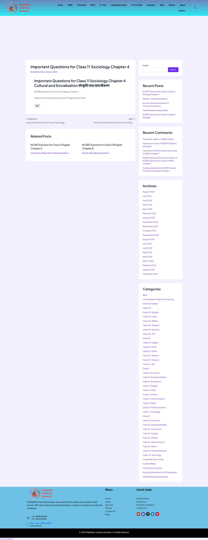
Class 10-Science (151, 360)
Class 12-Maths (150, 446)
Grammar (151, 5)
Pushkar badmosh (151, 168)
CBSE (70, 5)
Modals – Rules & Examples (155, 98)
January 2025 (149, 269)
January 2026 (149, 217)
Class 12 (146, 416)
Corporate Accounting (153, 459)
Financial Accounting (152, 468)
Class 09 (147, 308)
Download (81, 5)
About (182, 5)
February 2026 (149, 213)
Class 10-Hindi (149, 347)
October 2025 (149, 230)
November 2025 (150, 226)
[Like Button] (37, 105)
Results (172, 5)
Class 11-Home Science (153, 398)
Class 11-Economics (152, 381)
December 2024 (150, 274)
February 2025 (149, 265)
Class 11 (50, 153)
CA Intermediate (150, 303)
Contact (181, 10)
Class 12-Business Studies (155, 424)
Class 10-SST (149, 364)
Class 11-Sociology (151, 411)
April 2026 (147, 209)
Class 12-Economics (152, 429)
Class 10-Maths (150, 351)
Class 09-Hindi (150, 316)
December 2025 (150, 222)
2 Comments (36, 153)
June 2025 (147, 248)
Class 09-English (151, 312)
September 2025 (151, 235)
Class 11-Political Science (154, 407)
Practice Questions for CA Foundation (160, 472)
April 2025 (147, 256)
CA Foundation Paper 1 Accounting (158, 299)
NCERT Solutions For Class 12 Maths (159, 158)
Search (145, 65)
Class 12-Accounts (151, 420)
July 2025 (147, 243)
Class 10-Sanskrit (151, 355)
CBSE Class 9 (167, 139)
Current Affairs (149, 463)
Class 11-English (150, 386)
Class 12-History (150, 437)
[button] (195, 8)
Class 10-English (150, 342)
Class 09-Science (151, 329)
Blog (162, 5)
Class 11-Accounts (151, 373)
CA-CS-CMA (136, 5)
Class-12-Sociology (152, 455)
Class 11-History (150, 394)
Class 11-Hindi (149, 390)
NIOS (93, 5)
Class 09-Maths (150, 321)
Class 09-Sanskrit (151, 325)
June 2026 (147, 200)
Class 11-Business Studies (154, 377)
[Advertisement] (104, 34)
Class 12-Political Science (155, 450)
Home (60, 5)
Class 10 (85, 153)
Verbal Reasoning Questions (155, 110)
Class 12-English (150, 433)
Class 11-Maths (149, 403)
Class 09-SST (149, 334)
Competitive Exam (119, 5)
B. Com (103, 5)
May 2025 (147, 252)
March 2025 (148, 261)
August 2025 (149, 239)
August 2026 (149, 191)
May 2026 (147, 204)
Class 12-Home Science (154, 442)
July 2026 (147, 196)
